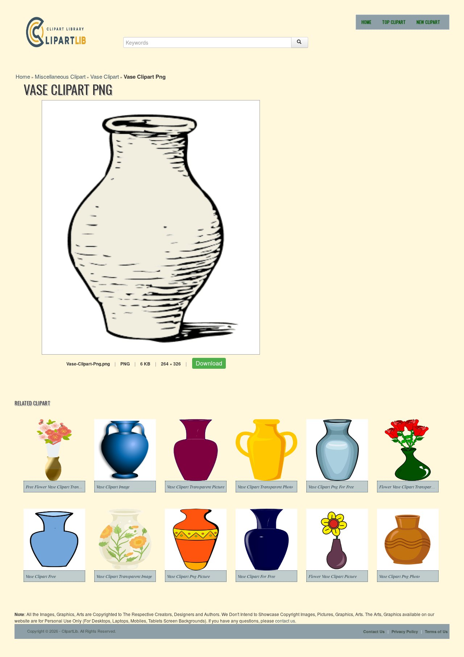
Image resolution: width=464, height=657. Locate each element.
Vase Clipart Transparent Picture (195, 486)
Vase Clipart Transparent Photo (265, 486)
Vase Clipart (104, 76)
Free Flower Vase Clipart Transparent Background (70, 486)
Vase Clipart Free (41, 576)
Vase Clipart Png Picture (188, 576)
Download (209, 363)
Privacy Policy (405, 631)
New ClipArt (428, 22)
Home (366, 22)
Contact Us (374, 631)
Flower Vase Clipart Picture (332, 576)
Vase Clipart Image (112, 486)
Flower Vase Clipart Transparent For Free (415, 486)
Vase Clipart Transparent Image (124, 576)
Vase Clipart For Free (256, 576)
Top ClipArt (394, 22)
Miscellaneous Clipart (60, 76)
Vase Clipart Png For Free (331, 486)
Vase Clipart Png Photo (399, 576)
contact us (285, 620)
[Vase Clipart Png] (151, 226)
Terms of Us (436, 631)
